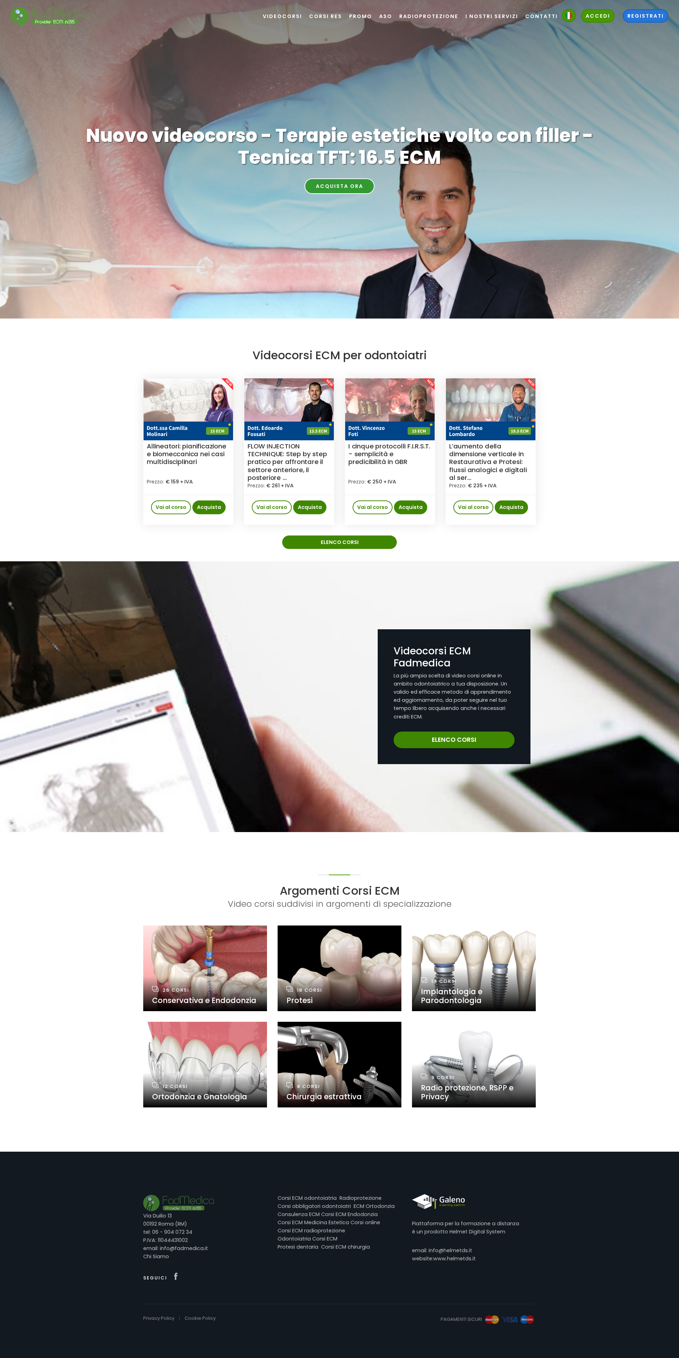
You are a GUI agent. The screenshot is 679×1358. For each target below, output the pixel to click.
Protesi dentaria (298, 1246)
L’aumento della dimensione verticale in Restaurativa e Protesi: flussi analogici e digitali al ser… (488, 462)
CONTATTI (541, 16)
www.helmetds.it (454, 1258)
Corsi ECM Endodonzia (349, 1214)
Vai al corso (171, 507)
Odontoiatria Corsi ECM (307, 1238)
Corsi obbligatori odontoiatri (314, 1206)
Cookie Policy (200, 1318)
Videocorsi (282, 16)
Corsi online (365, 1222)
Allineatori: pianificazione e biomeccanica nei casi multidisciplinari (186, 454)
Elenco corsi (340, 542)
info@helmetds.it (450, 1250)
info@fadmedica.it (184, 1248)
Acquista (209, 507)
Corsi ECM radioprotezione (311, 1230)
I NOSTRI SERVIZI (491, 16)
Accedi (598, 15)
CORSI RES (325, 16)
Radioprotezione (361, 1198)
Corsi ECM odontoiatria (307, 1198)
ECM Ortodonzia (374, 1206)
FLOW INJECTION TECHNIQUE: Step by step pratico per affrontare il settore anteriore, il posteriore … (287, 462)
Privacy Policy (158, 1318)
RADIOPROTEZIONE (428, 16)
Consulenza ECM (299, 1214)
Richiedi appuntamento (339, 186)
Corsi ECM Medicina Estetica (313, 1222)
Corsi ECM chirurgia (345, 1246)
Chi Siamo (156, 1256)
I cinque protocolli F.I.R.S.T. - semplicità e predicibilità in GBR (389, 454)
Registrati (645, 15)
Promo (360, 16)
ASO (385, 16)
